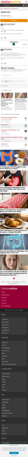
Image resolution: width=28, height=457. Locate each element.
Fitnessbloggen (6, 306)
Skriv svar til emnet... (7, 75)
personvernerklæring (22, 450)
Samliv (4, 382)
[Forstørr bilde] (5, 31)
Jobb (3, 379)
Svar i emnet (14, 20)
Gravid (4, 345)
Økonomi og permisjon (9, 364)
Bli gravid (4, 342)
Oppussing (5, 325)
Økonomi (4, 333)
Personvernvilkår (15, 281)
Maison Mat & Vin (7, 413)
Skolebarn (5, 361)
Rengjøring (5, 327)
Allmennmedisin (10, 16)
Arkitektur (5, 319)
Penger (4, 390)
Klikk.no (21, 310)
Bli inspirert (5, 322)
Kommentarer (6, 373)
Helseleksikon (5, 295)
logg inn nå (9, 70)
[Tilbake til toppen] (14, 278)
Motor (4, 438)
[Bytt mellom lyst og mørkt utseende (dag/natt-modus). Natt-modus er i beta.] (18, 283)
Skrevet (8, 25)
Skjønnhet (5, 428)
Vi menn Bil (5, 443)
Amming (4, 356)
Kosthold (4, 297)
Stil (3, 425)
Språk (3, 281)
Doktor (9, 288)
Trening (3, 300)
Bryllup (4, 433)
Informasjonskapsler (13, 283)
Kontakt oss (23, 281)
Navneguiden (6, 348)
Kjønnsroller (5, 376)
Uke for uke (5, 350)
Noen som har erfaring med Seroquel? (9, 117)
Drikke (4, 407)
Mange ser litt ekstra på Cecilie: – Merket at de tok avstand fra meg (21, 100)
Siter (5, 37)
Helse (3, 292)
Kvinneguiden (6, 369)
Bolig (4, 314)
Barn (3, 359)
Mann (3, 431)
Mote (3, 420)
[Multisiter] (2, 38)
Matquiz (4, 416)
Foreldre (5, 337)
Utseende (8, 281)
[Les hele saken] (7, 95)
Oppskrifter (5, 402)
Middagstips (5, 410)
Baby (3, 353)
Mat (3, 387)
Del (7, 81)
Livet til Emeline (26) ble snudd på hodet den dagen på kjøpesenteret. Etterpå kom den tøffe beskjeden (7, 102)
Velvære (4, 303)
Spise (3, 405)
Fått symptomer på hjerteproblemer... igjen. (10, 129)
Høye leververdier (5, 124)
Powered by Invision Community (14, 284)
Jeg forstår (14, 452)
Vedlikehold (5, 330)
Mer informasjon (14, 455)
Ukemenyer (5, 399)
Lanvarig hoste (4, 143)
